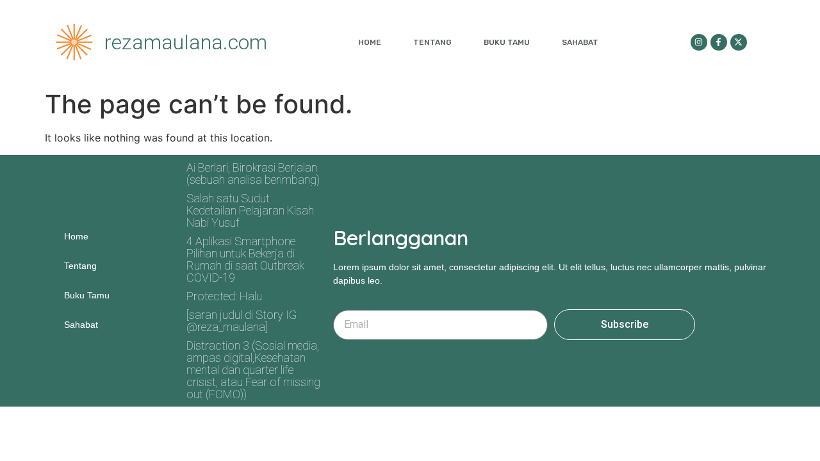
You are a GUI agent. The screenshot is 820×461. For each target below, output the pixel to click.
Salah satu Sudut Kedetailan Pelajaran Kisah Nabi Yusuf (250, 210)
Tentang (432, 42)
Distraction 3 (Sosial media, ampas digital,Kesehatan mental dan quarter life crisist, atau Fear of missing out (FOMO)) (253, 370)
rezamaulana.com (185, 42)
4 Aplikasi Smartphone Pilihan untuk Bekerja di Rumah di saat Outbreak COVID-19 (245, 259)
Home (369, 42)
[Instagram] (699, 42)
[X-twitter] (738, 42)
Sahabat (580, 42)
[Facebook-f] (718, 42)
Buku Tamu (507, 42)
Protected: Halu (224, 296)
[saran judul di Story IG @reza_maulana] (241, 321)
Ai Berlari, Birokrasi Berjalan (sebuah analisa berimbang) (253, 173)
